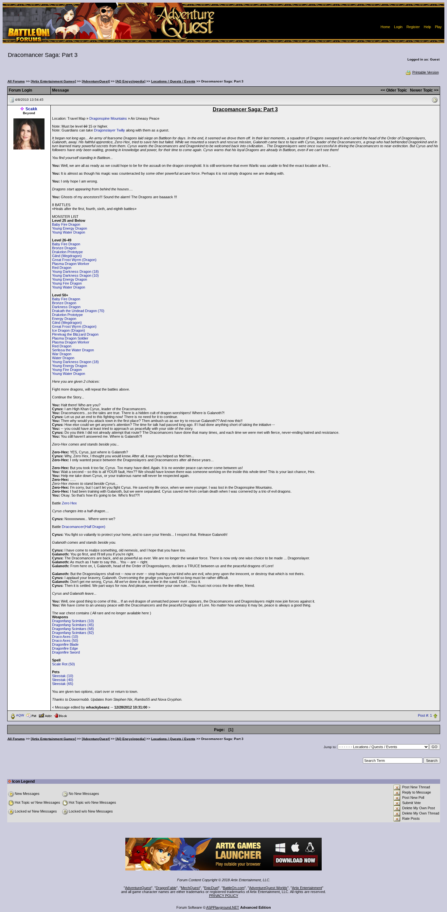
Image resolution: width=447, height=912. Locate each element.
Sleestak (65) (62, 684)
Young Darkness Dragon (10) (75, 275)
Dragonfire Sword (66, 652)
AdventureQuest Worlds (268, 888)
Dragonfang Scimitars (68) (73, 629)
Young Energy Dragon (69, 228)
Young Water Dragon (68, 232)
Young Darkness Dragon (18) (75, 271)
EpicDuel (211, 888)
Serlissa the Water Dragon (73, 350)
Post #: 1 (425, 715)
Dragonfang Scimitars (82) (73, 633)
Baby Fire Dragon (66, 224)
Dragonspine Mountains (108, 118)
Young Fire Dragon (67, 283)
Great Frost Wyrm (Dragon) (74, 260)
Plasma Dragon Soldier (70, 338)
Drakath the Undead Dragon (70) (78, 311)
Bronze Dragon (64, 248)
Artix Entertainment (307, 888)
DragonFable (166, 888)
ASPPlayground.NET (222, 907)
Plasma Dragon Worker (70, 264)
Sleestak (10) (62, 676)
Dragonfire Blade (65, 644)
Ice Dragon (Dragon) (68, 330)
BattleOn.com (233, 888)
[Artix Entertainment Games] (53, 81)
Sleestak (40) (62, 680)
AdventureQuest (138, 888)
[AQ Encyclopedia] (130, 81)
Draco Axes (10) (65, 637)
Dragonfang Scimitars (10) (73, 621)
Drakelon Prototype (67, 252)
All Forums (16, 81)
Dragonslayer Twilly (109, 130)
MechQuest (190, 888)
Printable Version (425, 72)
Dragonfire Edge (65, 648)
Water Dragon (63, 358)
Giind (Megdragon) (67, 256)
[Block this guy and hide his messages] (60, 715)
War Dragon (61, 354)
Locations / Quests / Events (173, 81)
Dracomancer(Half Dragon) (83, 527)
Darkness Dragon (66, 307)
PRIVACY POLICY (223, 896)
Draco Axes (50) (65, 640)
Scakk (31, 109)
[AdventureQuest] (96, 81)
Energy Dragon (64, 319)
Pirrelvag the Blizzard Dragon (75, 334)
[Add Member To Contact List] (45, 715)
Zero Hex (69, 503)
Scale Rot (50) (63, 664)
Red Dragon (61, 268)
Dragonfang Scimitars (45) (73, 625)
